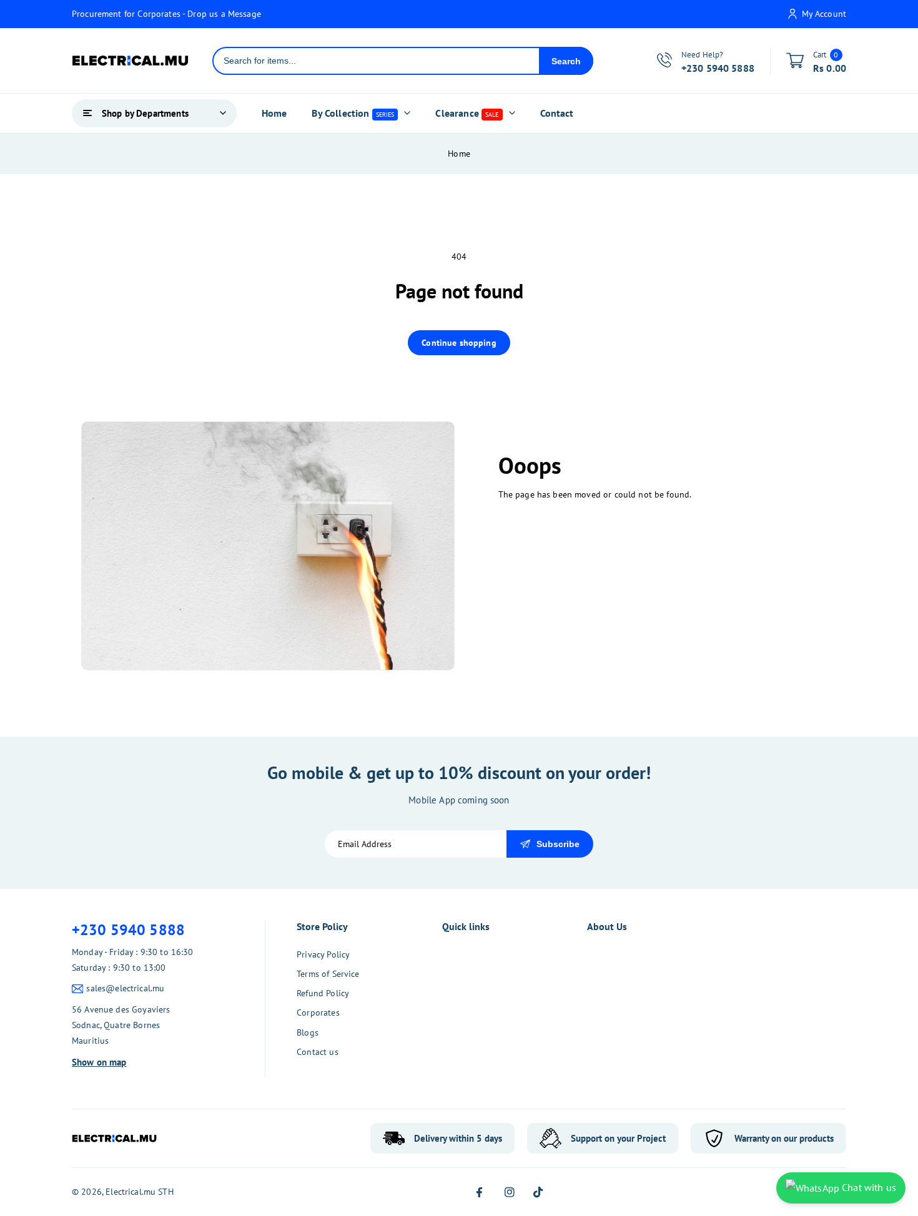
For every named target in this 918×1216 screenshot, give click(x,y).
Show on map (99, 1062)
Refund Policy (323, 993)
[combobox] (376, 61)
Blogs (307, 1032)
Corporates (318, 1012)
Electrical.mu (130, 1191)
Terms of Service (328, 973)
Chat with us (867, 1187)
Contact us (317, 1051)
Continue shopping (459, 342)
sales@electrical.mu (125, 988)
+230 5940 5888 (128, 929)
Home (459, 153)
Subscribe (558, 844)
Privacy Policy (323, 954)
